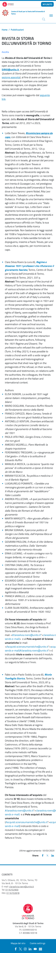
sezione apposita (11, 77)
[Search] (43, 19)
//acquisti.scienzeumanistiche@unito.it (27, 647)
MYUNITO (47, 4)
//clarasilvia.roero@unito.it (26, 635)
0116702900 (11, 889)
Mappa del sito (18, 943)
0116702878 (12, 893)
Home (4, 29)
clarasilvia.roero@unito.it (21, 886)
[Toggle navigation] (50, 15)
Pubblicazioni (17, 29)
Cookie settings (37, 943)
